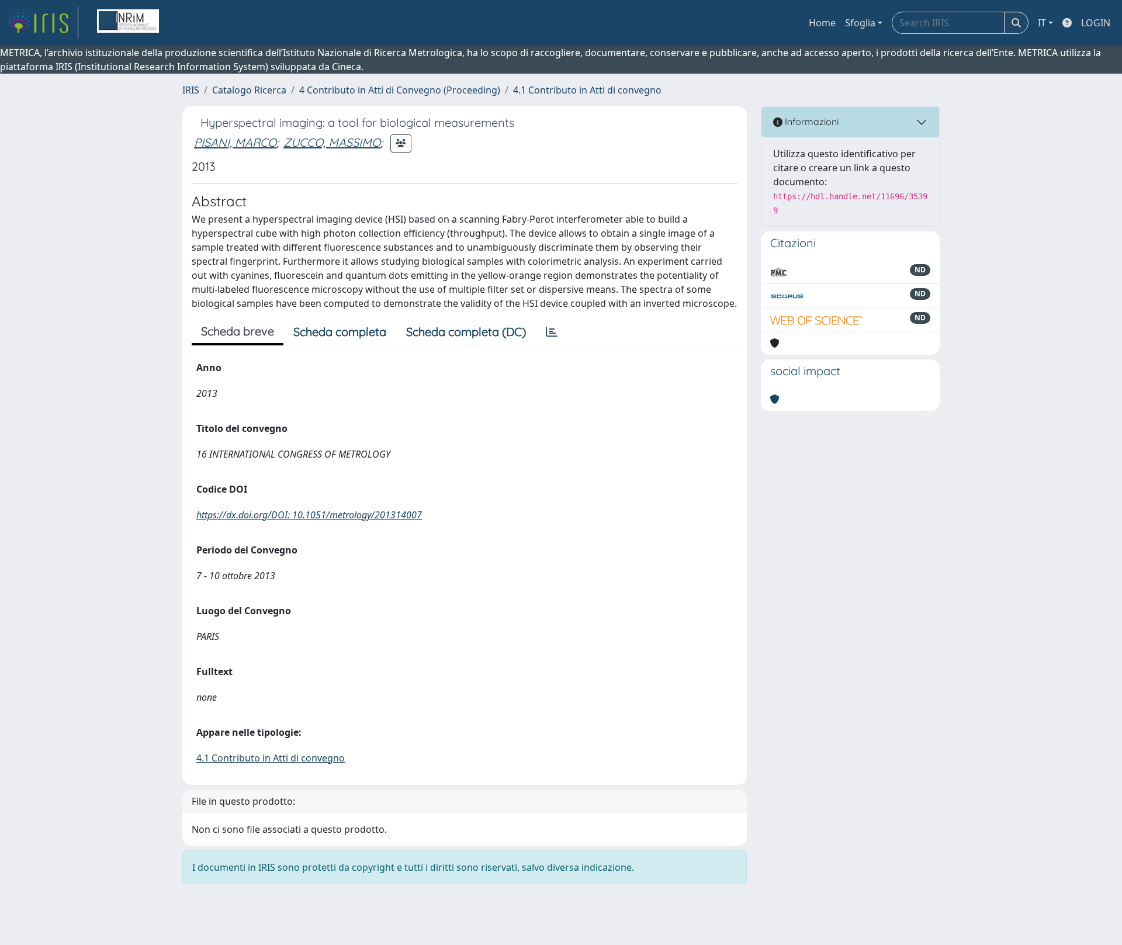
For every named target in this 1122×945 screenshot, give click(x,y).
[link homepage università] (128, 23)
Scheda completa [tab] (339, 331)
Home (822, 22)
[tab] (551, 332)
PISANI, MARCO (235, 142)
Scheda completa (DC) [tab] (466, 331)
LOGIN (1095, 22)
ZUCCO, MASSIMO (331, 142)
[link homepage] (42, 23)
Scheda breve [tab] (237, 331)
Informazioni (810, 121)
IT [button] (1042, 22)
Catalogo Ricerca (249, 90)
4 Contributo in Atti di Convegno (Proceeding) (399, 90)
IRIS (190, 90)
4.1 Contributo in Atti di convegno (587, 90)
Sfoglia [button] (860, 22)
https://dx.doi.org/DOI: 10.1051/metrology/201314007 (309, 514)
